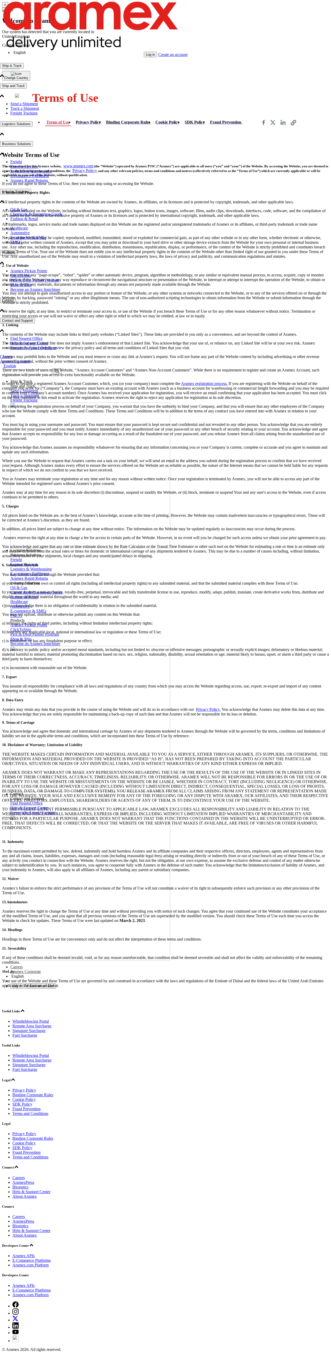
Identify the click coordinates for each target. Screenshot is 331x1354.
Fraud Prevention (26, 1109)
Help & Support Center (31, 1192)
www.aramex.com (78, 166)
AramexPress (23, 1182)
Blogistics (20, 1187)
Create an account (172, 54)
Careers (18, 1178)
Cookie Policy (24, 1099)
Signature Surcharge (29, 1030)
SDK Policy (22, 1104)
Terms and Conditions (30, 1113)
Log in (150, 54)
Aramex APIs (23, 1255)
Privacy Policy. (208, 709)
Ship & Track (12, 66)
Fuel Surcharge (24, 1035)
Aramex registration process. (204, 383)
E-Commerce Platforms (31, 1260)
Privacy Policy (84, 170)
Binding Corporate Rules (32, 1095)
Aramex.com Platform (30, 1265)
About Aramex (24, 1196)
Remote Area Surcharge (31, 1026)
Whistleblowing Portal (30, 1021)
